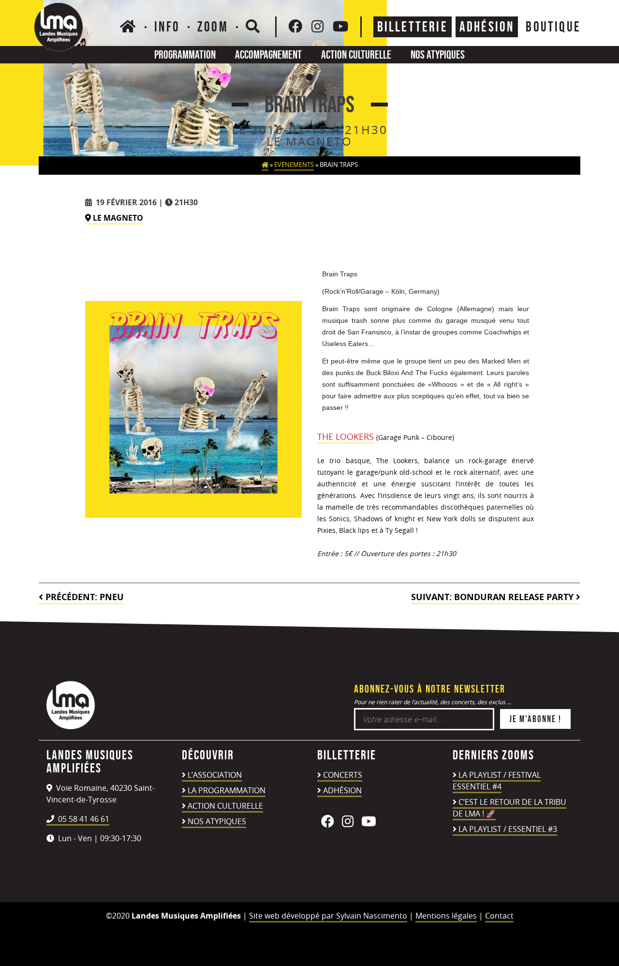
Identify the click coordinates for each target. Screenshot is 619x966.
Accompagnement (268, 54)
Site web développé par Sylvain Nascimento (328, 915)
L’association (215, 775)
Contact (499, 915)
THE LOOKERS (345, 436)
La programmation (226, 790)
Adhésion (342, 790)
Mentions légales (446, 915)
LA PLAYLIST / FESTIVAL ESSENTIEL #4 (497, 781)
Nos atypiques (438, 54)
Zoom (212, 26)
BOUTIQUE (553, 26)
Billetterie (412, 26)
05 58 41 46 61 (82, 819)
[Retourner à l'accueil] (70, 726)
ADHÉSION (487, 26)
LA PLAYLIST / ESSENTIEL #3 (507, 829)
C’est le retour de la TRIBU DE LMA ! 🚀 (509, 808)
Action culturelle (356, 54)
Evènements (294, 165)
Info (167, 26)
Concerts (342, 775)
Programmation (185, 54)
